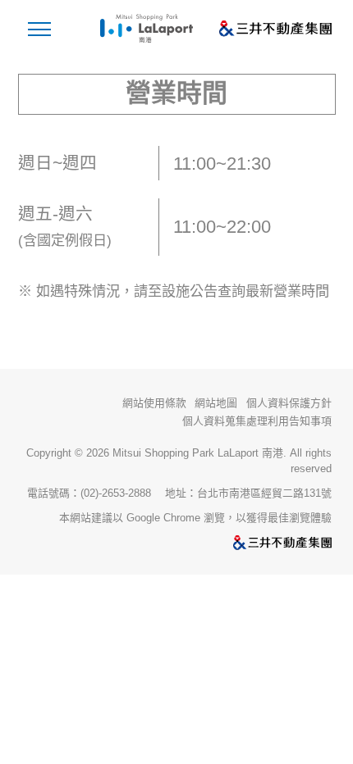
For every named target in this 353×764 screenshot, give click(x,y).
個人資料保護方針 (289, 403)
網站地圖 (216, 403)
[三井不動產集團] (176, 543)
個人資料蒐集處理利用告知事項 (257, 421)
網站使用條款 (154, 403)
